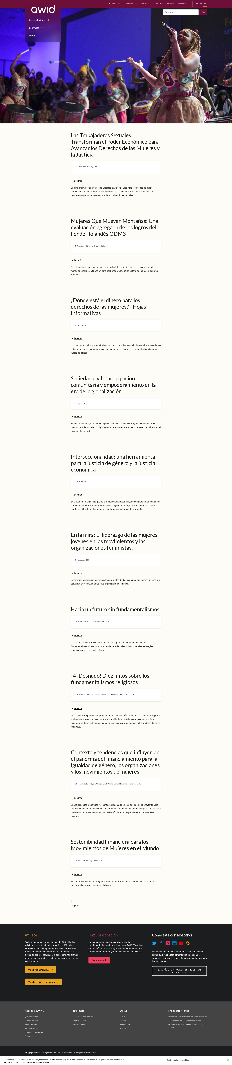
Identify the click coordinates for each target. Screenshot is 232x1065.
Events (123, 1028)
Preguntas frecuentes (34, 1032)
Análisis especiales (80, 1021)
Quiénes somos (31, 1017)
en (197, 4)
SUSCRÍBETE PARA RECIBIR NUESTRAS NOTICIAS (179, 971)
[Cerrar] (228, 1060)
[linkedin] (174, 943)
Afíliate (123, 1021)
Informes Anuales (32, 1028)
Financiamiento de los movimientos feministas (187, 1017)
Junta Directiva (31, 1024)
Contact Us (29, 1036)
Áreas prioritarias (37, 20)
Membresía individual (39, 969)
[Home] (43, 9)
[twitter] (154, 943)
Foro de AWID (158, 4)
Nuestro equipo (31, 1021)
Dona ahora (97, 960)
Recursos (145, 4)
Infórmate (33, 27)
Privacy (76, 1053)
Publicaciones (132, 4)
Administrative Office (88, 1053)
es (205, 4)
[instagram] (168, 943)
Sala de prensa (79, 1024)
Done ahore (125, 1024)
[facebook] (161, 943)
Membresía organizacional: (42, 981)
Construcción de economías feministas (184, 1021)
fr (201, 4)
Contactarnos (183, 4)
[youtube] (181, 943)
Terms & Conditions (64, 1053)
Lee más (78, 181)
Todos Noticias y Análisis (83, 1017)
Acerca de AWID (116, 4)
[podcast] (188, 943)
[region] (116, 1060)
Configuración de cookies (178, 1060)
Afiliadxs (170, 4)
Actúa (31, 35)
